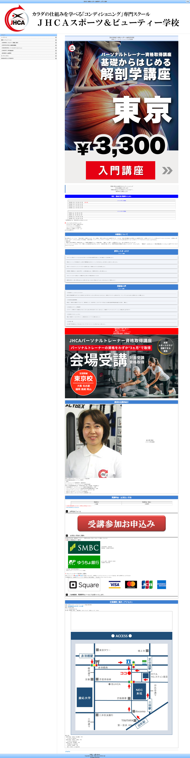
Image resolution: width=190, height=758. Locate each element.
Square (76, 575)
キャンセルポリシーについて (72, 507)
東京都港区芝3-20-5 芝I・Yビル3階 (75, 606)
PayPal (81, 575)
